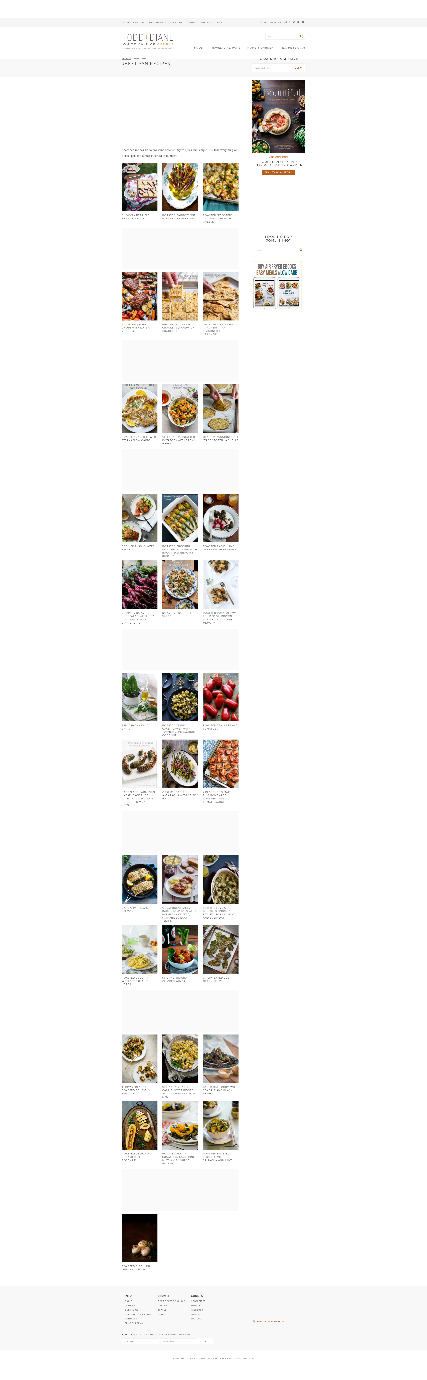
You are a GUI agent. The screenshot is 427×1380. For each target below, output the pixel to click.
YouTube (196, 1319)
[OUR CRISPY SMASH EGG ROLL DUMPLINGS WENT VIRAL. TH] (278, 1311)
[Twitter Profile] (298, 23)
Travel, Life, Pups (225, 47)
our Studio (131, 1310)
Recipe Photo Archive (171, 1301)
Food (198, 47)
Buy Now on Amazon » (278, 172)
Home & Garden (260, 47)
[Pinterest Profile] (294, 23)
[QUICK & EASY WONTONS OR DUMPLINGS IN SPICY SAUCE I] (237, 1298)
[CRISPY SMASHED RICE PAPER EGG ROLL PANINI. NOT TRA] (258, 1298)
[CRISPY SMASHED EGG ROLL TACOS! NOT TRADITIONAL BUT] (299, 1298)
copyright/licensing (138, 1314)
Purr (252, 1358)
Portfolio (207, 22)
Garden (162, 1305)
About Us (138, 22)
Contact (192, 22)
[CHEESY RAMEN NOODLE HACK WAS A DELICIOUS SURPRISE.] (299, 1311)
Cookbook (131, 1305)
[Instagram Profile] (285, 23)
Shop (220, 22)
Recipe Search (293, 47)
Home (126, 22)
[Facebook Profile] (289, 23)
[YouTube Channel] (303, 23)
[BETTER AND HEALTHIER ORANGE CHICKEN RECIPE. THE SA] (258, 1311)
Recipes (126, 59)
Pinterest (197, 1314)
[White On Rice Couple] (148, 41)
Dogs (161, 1314)
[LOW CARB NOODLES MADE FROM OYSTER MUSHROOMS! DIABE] (237, 1311)
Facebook (197, 1310)
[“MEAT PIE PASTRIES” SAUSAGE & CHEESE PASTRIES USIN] (278, 1298)
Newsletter (198, 1301)
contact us (132, 1319)
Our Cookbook (157, 22)
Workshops (177, 22)
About (129, 1301)
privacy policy (134, 1323)
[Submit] (302, 36)
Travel (162, 1310)
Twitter (195, 1305)
